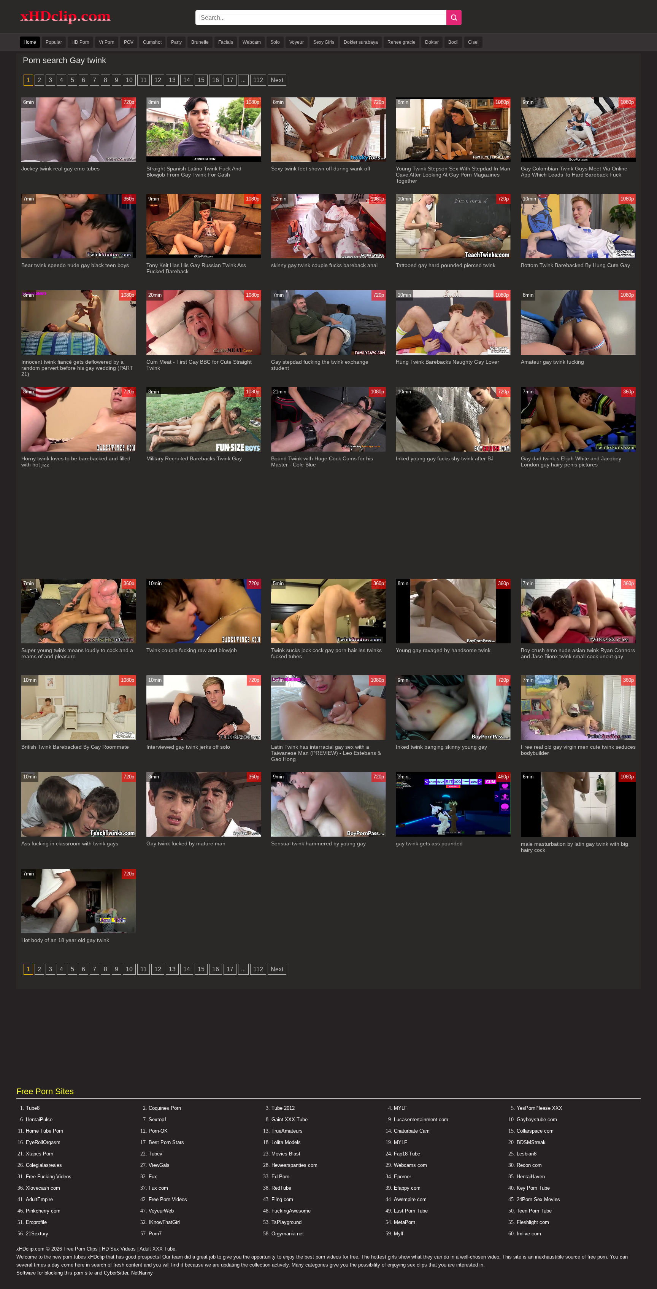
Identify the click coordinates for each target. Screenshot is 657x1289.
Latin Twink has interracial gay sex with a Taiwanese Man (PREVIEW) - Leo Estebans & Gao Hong (326, 753)
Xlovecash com (43, 1188)
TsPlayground (286, 1222)
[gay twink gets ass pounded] (453, 835)
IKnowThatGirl (164, 1222)
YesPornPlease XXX (539, 1108)
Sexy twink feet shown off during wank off (320, 169)
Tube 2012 (283, 1108)
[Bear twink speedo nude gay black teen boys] (78, 256)
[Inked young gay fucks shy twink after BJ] (453, 450)
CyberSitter (116, 1273)
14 (186, 80)
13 (172, 80)
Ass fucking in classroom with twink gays (69, 843)
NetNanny (142, 1273)
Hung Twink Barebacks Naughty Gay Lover (447, 362)
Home (30, 42)
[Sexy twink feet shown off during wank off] (328, 160)
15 (201, 80)
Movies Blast (285, 1154)
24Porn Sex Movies (538, 1199)
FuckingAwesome (291, 1211)
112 (258, 80)
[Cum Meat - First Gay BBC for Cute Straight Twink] (203, 353)
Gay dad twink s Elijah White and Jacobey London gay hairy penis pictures (571, 461)
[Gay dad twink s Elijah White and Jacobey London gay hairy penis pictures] (578, 450)
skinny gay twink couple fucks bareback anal (324, 265)
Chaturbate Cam (412, 1131)
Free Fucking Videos (48, 1176)
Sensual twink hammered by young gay (318, 843)
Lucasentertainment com (421, 1119)
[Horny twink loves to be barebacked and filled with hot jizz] (78, 450)
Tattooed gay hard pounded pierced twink (445, 265)
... (243, 80)
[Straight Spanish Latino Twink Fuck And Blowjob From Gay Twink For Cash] (203, 160)
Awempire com (410, 1199)
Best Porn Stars (166, 1142)
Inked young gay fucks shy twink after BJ (445, 458)
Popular (54, 42)
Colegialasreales (44, 1165)
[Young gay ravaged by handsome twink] (453, 641)
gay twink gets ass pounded (429, 843)
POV (128, 42)
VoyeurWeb (161, 1211)
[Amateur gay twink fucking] (578, 353)
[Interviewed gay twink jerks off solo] (203, 738)
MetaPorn (404, 1222)
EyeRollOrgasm (43, 1142)
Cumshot (152, 42)
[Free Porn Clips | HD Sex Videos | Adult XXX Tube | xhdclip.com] (65, 23)
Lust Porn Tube (411, 1211)
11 (143, 80)
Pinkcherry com (43, 1211)
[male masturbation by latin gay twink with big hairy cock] (578, 835)
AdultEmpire (39, 1199)
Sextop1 (158, 1119)
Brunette (200, 42)
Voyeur (296, 42)
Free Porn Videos (168, 1199)
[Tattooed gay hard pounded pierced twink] (453, 256)
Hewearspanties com (294, 1165)
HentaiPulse (39, 1119)
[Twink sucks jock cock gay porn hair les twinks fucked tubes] (328, 641)
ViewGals (159, 1165)
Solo (275, 42)
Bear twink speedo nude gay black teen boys (75, 265)
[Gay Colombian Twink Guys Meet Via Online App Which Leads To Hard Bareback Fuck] (578, 160)
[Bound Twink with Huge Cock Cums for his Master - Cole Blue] (328, 450)
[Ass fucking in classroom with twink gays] (78, 835)
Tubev (155, 1154)
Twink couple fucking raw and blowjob (191, 650)
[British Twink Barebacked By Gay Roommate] (78, 738)
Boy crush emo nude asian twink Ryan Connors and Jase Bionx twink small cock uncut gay (578, 653)
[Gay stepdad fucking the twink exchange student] (328, 353)
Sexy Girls (323, 42)
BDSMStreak (531, 1142)
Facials (225, 42)
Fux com (158, 1188)
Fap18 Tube (407, 1154)
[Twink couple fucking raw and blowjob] (203, 641)
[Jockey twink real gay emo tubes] (78, 160)
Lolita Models (286, 1142)
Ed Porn (280, 1176)
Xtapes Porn (39, 1154)
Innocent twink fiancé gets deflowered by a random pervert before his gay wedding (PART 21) (77, 368)
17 (230, 80)
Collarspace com (535, 1131)
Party (176, 42)
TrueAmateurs (287, 1131)
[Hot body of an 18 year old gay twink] (78, 931)
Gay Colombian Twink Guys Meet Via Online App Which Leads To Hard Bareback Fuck (574, 172)
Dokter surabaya (361, 42)
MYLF (400, 1108)
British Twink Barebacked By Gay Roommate (75, 747)
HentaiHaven (531, 1176)
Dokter (432, 42)
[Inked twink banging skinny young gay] (453, 738)
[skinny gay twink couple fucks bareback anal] (328, 256)
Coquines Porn (165, 1108)
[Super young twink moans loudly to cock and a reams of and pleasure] (78, 641)
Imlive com (529, 1233)
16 (215, 80)
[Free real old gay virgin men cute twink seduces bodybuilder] (578, 738)
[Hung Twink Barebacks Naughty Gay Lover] (453, 353)
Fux (153, 1176)
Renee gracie (401, 42)
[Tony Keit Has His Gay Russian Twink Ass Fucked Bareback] (203, 256)
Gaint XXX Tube (289, 1119)
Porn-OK (158, 1131)
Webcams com (410, 1165)
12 (157, 80)
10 (129, 80)
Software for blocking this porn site (54, 1273)
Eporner (402, 1176)
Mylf (398, 1233)
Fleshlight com (533, 1222)
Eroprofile (36, 1222)
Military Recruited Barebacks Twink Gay (194, 458)
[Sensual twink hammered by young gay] (328, 835)
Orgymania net (287, 1233)
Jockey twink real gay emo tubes (60, 169)
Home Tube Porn (44, 1131)
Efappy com (407, 1188)
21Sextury (37, 1233)
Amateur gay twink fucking (552, 362)
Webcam (252, 42)
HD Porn (80, 42)
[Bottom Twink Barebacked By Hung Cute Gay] (578, 256)
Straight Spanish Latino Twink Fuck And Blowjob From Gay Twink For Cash (193, 172)
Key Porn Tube (533, 1188)
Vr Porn (106, 42)
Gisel (473, 42)
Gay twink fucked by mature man (185, 843)
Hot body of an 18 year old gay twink (65, 940)
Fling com (282, 1199)
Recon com (529, 1165)
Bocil (453, 42)
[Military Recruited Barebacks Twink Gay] (203, 450)
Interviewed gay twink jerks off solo (188, 747)
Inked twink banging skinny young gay (441, 747)
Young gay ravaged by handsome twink (443, 650)
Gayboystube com (537, 1119)
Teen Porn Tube (534, 1211)
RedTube (281, 1188)
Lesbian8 (526, 1154)
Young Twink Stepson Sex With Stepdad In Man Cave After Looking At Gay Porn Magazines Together (453, 175)
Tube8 (33, 1108)
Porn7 (155, 1233)
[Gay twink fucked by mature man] (203, 835)
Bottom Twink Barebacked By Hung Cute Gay (575, 265)
